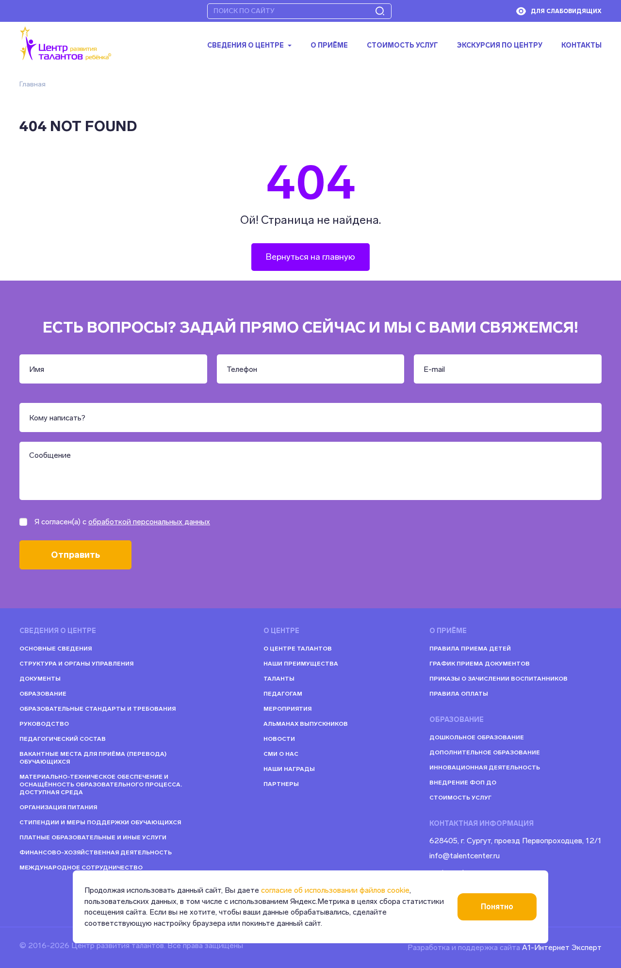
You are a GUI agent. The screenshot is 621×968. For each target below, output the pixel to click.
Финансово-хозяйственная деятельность (95, 852)
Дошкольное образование (476, 737)
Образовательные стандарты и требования (97, 708)
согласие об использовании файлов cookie (335, 890)
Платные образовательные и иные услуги (92, 837)
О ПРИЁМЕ (329, 45)
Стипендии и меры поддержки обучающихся (100, 822)
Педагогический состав (62, 738)
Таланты (278, 678)
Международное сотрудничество (81, 867)
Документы (40, 678)
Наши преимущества (300, 663)
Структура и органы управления (76, 663)
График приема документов (479, 663)
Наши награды (289, 769)
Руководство (44, 723)
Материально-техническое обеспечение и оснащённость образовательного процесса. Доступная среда (100, 784)
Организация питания (58, 807)
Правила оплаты (458, 693)
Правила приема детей (470, 648)
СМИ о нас (280, 754)
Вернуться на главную (310, 256)
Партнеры (281, 784)
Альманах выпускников (305, 723)
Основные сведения (55, 648)
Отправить (75, 555)
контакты (581, 45)
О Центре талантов (297, 648)
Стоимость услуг (402, 45)
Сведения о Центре (245, 45)
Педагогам (282, 693)
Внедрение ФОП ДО (462, 782)
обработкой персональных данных (149, 521)
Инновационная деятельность (484, 767)
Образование (42, 693)
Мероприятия (287, 708)
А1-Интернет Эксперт (562, 947)
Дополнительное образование (484, 752)
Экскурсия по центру (499, 45)
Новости (279, 738)
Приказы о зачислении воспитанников (498, 678)
